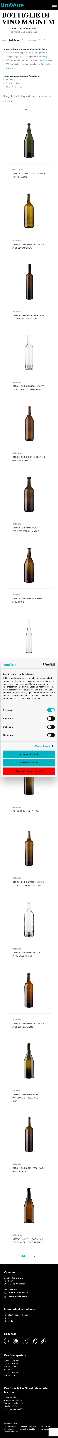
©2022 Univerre (10, 1423)
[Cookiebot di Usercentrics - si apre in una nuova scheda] (43, 664)
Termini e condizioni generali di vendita (28, 1427)
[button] (29, 778)
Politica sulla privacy (12, 1431)
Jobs (9, 1317)
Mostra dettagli (42, 746)
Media (10, 1320)
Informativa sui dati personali (10, 1427)
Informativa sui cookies (45, 1427)
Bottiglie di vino (28, 28)
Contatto (13, 1289)
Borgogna (16, 453)
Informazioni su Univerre (19, 1314)
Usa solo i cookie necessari (29, 771)
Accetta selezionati (29, 763)
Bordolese (16, 240)
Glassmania (47, 60)
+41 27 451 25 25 (18, 1292)
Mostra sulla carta (18, 1296)
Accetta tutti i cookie (29, 754)
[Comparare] (33, 140)
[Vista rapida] (25, 140)
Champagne (16, 170)
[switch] (51, 718)
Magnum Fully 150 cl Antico (25, 811)
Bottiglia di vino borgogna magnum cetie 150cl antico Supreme (25, 1098)
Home (13, 28)
